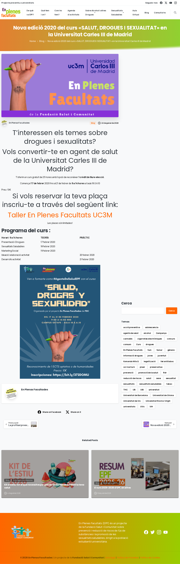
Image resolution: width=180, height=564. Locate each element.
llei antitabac (167, 361)
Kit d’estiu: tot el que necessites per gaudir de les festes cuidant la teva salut (44, 486)
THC (125, 389)
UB (134, 389)
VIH (151, 406)
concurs (171, 338)
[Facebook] (161, 3)
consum (127, 344)
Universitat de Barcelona (135, 395)
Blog (41, 41)
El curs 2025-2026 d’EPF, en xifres (112, 487)
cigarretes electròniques (149, 338)
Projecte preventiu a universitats (17, 3)
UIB (142, 389)
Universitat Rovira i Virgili (158, 401)
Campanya (161, 333)
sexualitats (128, 384)
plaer (142, 367)
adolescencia (151, 327)
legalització (150, 361)
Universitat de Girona (163, 395)
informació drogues (132, 355)
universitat (154, 389)
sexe (158, 378)
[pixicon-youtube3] (165, 532)
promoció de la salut (148, 372)
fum (149, 350)
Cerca (126, 303)
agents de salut (131, 333)
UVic (142, 406)
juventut (162, 355)
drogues (150, 344)
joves (150, 355)
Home (33, 41)
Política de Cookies (150, 557)
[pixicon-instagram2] (159, 532)
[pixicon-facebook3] (146, 532)
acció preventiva (131, 327)
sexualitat (171, 378)
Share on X (76, 412)
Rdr (165, 372)
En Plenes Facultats (132, 350)
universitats (129, 406)
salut (148, 378)
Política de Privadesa (128, 557)
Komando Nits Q (131, 361)
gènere (171, 350)
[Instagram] (175, 3)
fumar (159, 350)
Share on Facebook (51, 412)
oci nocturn (129, 367)
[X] (166, 3)
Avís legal (110, 557)
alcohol (147, 333)
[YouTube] (170, 3)
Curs (138, 344)
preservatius (156, 367)
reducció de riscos (132, 378)
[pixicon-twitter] (152, 532)
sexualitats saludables (150, 384)
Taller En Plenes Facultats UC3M (60, 215)
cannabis (127, 338)
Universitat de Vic (132, 401)
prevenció (128, 372)
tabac (169, 384)
